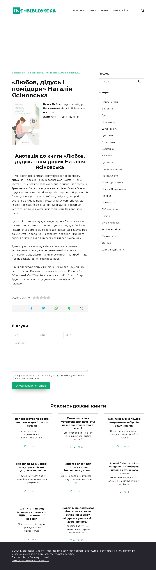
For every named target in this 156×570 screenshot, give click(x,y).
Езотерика (108, 142)
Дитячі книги (110, 128)
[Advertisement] (78, 48)
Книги (104, 10)
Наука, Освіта (110, 175)
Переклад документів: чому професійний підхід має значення (31, 467)
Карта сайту (120, 10)
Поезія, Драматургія (114, 189)
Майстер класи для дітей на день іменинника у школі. (78, 467)
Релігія (106, 215)
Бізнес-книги (110, 101)
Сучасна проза (111, 222)
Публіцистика (110, 209)
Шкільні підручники (114, 249)
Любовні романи (112, 169)
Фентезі (106, 242)
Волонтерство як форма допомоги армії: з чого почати (32, 422)
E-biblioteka (18, 73)
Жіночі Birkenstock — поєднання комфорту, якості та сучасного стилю (124, 468)
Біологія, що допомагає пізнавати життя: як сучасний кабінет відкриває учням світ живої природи (78, 515)
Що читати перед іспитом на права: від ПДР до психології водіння (31, 513)
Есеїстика (108, 148)
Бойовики (108, 108)
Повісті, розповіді (112, 182)
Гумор (105, 115)
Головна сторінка (84, 10)
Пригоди (107, 195)
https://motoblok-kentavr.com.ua (30, 560)
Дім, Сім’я (107, 135)
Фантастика (109, 236)
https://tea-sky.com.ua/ (36, 557)
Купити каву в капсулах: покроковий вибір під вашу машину (124, 422)
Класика (107, 155)
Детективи (108, 122)
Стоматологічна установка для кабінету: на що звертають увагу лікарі (78, 423)
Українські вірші (111, 229)
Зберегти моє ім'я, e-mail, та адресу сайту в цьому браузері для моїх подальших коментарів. (50, 377)
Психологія (108, 202)
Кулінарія (107, 162)
